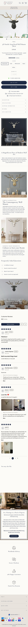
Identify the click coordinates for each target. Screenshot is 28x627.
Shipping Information (8, 106)
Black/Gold (4, 63)
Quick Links (4, 605)
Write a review (10, 324)
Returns (4, 109)
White (13, 67)
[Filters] (21, 324)
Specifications (6, 103)
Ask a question (6, 111)
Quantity (14, 71)
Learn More (14, 536)
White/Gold (17, 63)
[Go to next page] (18, 458)
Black (24, 63)
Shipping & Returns (7, 601)
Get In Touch (5, 610)
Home (13, 41)
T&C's (2, 596)
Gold (11, 63)
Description (5, 100)
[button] (12, 58)
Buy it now (14, 87)
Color (14, 61)
